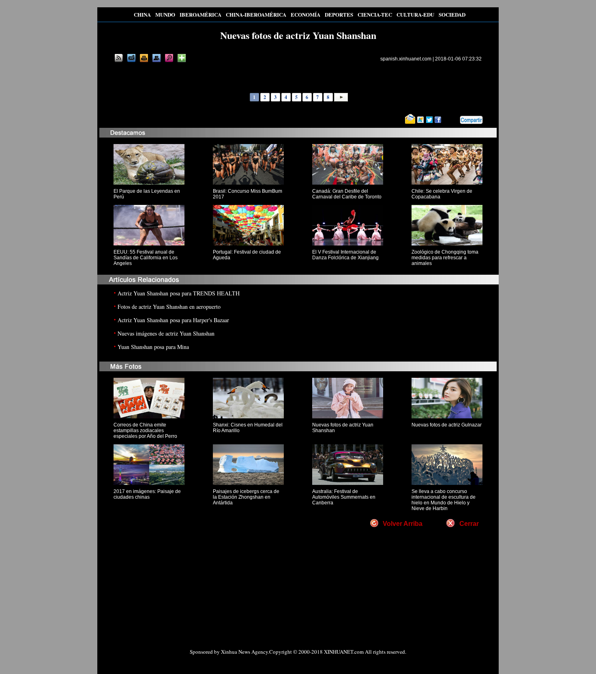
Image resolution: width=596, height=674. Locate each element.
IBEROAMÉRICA (200, 14)
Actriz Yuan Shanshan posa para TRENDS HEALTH (179, 293)
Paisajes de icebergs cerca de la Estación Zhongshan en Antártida (246, 497)
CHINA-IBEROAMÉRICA (256, 14)
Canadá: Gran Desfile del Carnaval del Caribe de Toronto (347, 194)
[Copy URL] (156, 58)
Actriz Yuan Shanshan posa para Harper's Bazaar (173, 320)
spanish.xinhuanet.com (405, 59)
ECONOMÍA (305, 14)
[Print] (144, 58)
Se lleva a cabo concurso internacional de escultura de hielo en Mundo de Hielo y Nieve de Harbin (444, 500)
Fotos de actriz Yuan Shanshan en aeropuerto (169, 306)
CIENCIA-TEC (375, 14)
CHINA (142, 14)
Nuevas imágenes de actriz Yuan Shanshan (166, 333)
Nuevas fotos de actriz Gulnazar (447, 425)
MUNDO (165, 14)
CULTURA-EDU (415, 14)
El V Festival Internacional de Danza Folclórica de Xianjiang (345, 255)
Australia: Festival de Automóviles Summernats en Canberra (343, 497)
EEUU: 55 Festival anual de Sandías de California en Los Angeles (146, 257)
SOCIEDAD (452, 14)
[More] (182, 58)
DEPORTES (339, 14)
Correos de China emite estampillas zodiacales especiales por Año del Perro (145, 430)
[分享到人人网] (454, 120)
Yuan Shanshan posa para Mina (153, 347)
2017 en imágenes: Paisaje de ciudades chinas (147, 494)
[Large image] (169, 58)
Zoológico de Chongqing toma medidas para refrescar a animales (445, 257)
